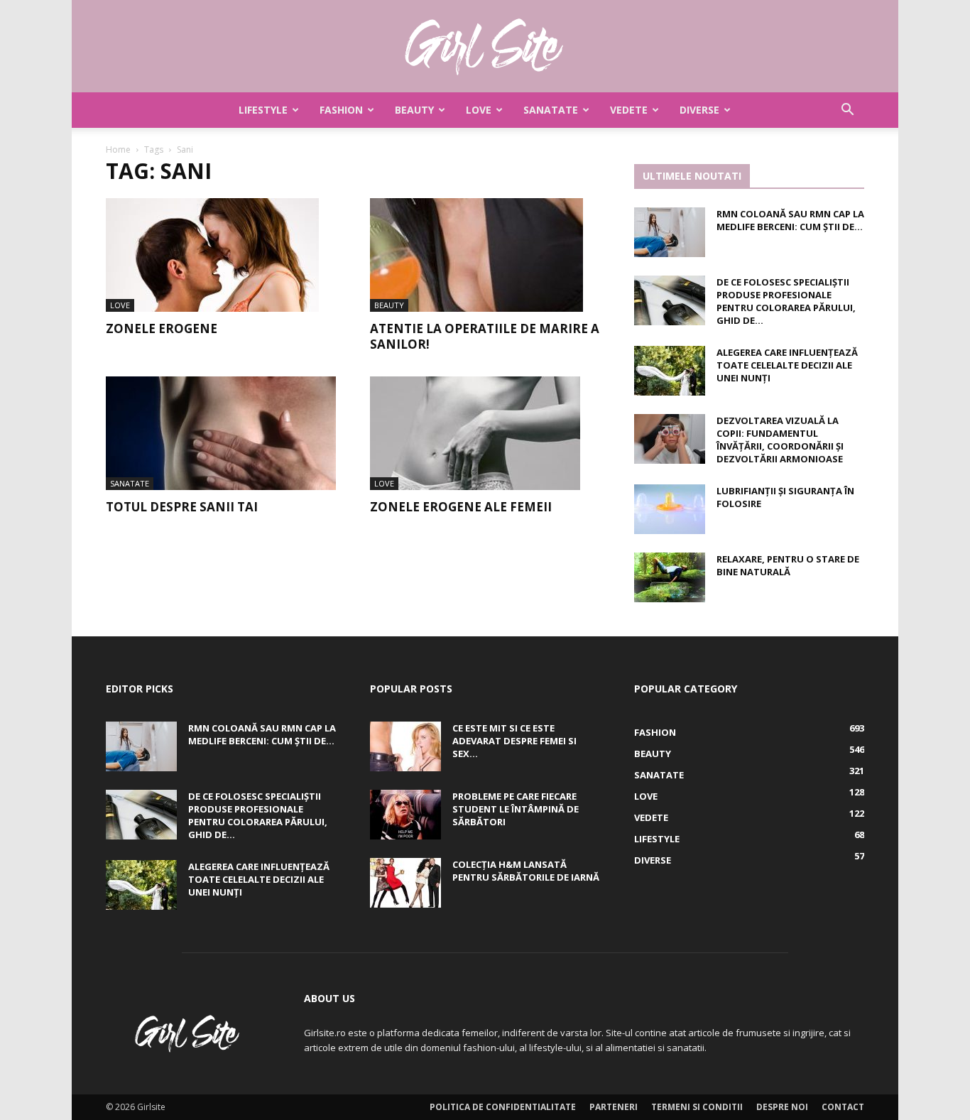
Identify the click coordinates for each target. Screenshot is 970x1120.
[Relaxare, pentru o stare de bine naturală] (669, 577)
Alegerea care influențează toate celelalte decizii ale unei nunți (787, 365)
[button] (847, 111)
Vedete (629, 109)
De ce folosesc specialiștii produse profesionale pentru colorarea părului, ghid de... (786, 301)
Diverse (699, 109)
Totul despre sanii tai (182, 507)
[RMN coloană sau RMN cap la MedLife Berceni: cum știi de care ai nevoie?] (669, 232)
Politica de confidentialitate (503, 1107)
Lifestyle (263, 109)
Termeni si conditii (697, 1107)
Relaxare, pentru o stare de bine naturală (787, 565)
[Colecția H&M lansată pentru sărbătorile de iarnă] (405, 883)
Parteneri (613, 1107)
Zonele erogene (161, 328)
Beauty (414, 109)
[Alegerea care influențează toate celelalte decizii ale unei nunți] (669, 371)
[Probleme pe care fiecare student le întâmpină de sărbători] (405, 814)
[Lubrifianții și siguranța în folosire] (669, 509)
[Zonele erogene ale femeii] (485, 433)
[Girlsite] (485, 47)
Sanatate (550, 109)
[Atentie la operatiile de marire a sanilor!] (485, 255)
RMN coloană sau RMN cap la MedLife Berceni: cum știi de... (790, 220)
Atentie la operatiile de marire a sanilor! (484, 336)
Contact (843, 1107)
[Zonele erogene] (221, 255)
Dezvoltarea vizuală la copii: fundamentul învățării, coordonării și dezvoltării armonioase (780, 439)
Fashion (341, 109)
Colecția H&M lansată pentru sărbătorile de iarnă (525, 871)
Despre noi (782, 1107)
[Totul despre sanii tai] (221, 433)
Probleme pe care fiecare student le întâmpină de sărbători (515, 809)
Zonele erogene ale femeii (461, 507)
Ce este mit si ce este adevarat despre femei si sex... (514, 741)
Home (118, 149)
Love (478, 109)
